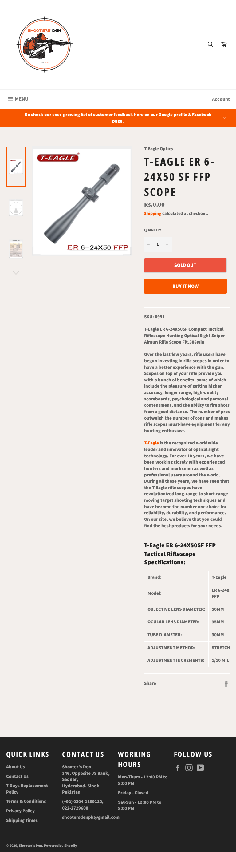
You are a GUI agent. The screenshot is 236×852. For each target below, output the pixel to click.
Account (221, 99)
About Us (15, 767)
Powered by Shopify (60, 845)
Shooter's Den (30, 845)
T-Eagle (151, 443)
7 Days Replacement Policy (27, 788)
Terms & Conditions (26, 801)
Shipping (152, 214)
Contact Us (17, 776)
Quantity (152, 230)
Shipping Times (22, 820)
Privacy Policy (20, 811)
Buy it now (185, 286)
